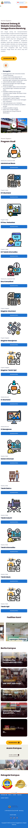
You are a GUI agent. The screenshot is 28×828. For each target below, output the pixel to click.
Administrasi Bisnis (8, 163)
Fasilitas (19, 794)
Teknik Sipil (5, 607)
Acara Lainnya (13, 755)
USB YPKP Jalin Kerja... (12, 683)
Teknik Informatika (8, 547)
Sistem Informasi (7, 459)
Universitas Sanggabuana (16, 823)
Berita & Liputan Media (9, 657)
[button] (13, 635)
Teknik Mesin (6, 577)
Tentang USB (4, 794)
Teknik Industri (6, 518)
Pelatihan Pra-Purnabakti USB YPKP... (13, 661)
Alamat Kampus (4, 798)
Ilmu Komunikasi (7, 282)
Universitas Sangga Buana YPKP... (11, 712)
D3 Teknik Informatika (9, 252)
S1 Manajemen (6, 429)
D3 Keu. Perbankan (8, 222)
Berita (9, 794)
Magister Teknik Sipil (8, 370)
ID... (4, 732)
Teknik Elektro (6, 488)
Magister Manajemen (9, 341)
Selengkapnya (7, 58)
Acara (14, 794)
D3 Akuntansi (6, 193)
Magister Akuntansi (8, 311)
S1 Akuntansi (5, 400)
